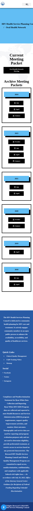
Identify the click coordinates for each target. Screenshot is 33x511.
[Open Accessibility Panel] (4, 507)
